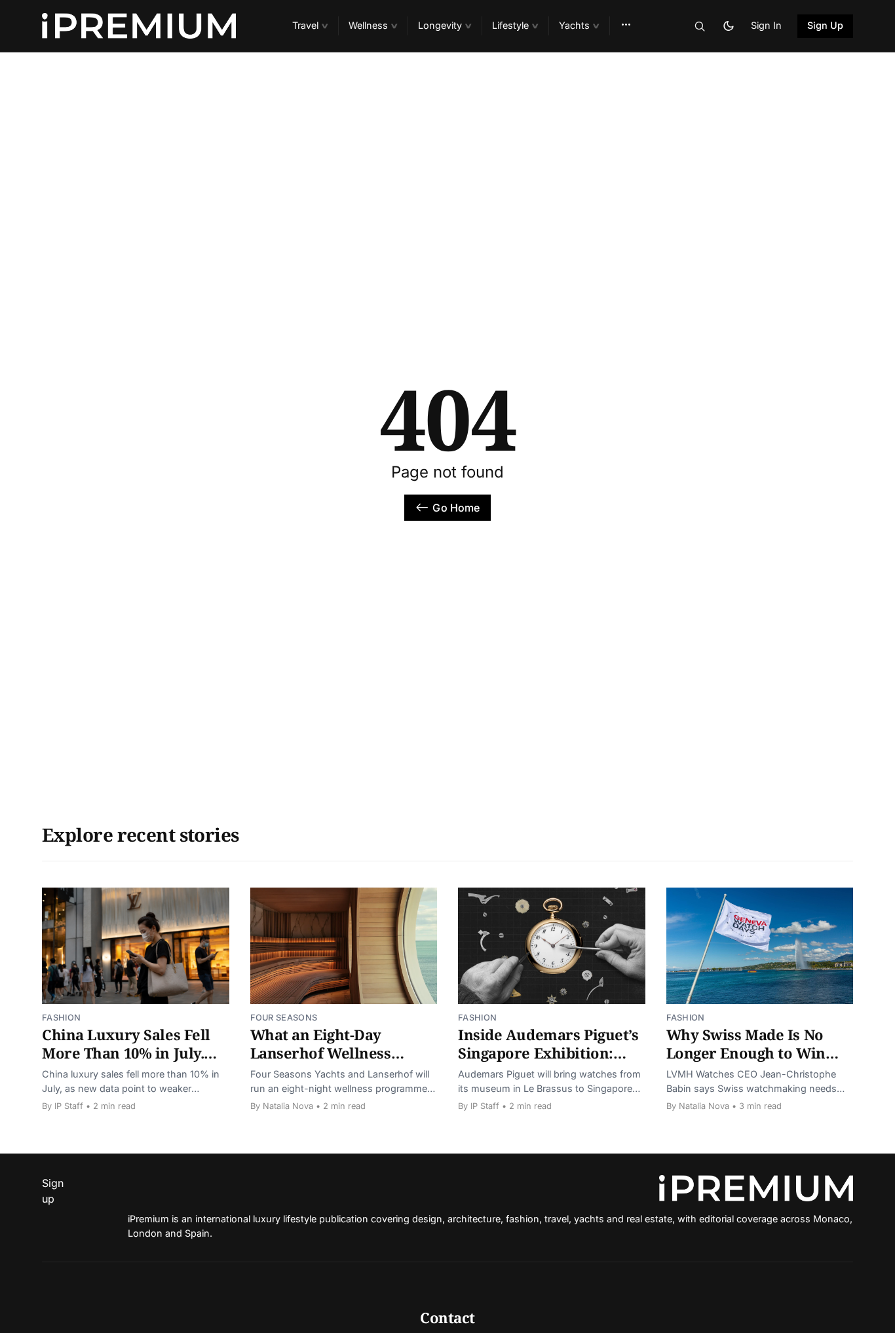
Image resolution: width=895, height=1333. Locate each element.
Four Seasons (284, 1018)
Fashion (61, 1018)
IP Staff (68, 1106)
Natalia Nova (288, 1106)
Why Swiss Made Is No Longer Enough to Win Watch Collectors (746, 1052)
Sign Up (825, 25)
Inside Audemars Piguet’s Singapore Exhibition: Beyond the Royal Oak (548, 1052)
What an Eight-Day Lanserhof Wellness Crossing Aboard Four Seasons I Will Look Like (336, 1061)
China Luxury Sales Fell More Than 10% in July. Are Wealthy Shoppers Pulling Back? (126, 1061)
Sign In (766, 25)
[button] (310, 25)
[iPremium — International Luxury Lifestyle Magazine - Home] (151, 26)
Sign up (53, 1190)
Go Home (456, 507)
